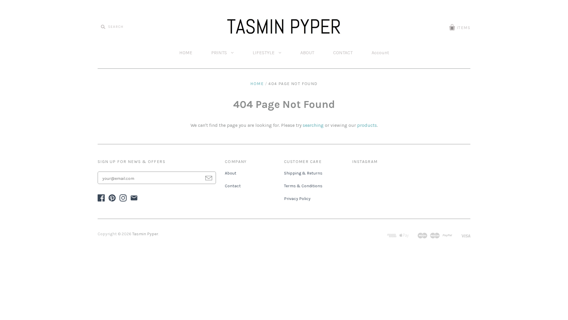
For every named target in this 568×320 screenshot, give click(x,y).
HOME (185, 52)
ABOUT (307, 52)
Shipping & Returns (303, 173)
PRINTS (219, 52)
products (367, 125)
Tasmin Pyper (145, 233)
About (230, 173)
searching (313, 125)
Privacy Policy (297, 198)
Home (257, 83)
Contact (233, 185)
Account (380, 52)
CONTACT (343, 52)
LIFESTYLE (264, 52)
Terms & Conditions (303, 185)
